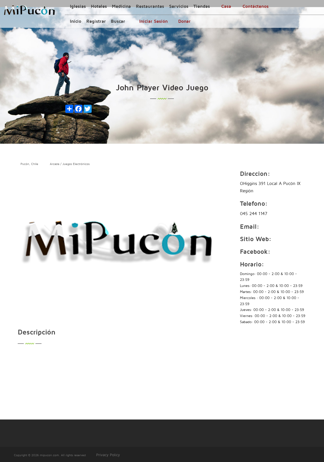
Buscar (118, 21)
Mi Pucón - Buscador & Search (29, 10)
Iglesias (78, 6)
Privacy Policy (108, 455)
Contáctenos (255, 6)
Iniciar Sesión (153, 21)
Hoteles (99, 6)
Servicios (178, 6)
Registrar (96, 21)
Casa (226, 6)
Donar (184, 21)
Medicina (121, 6)
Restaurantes (150, 6)
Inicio (75, 21)
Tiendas (201, 6)
